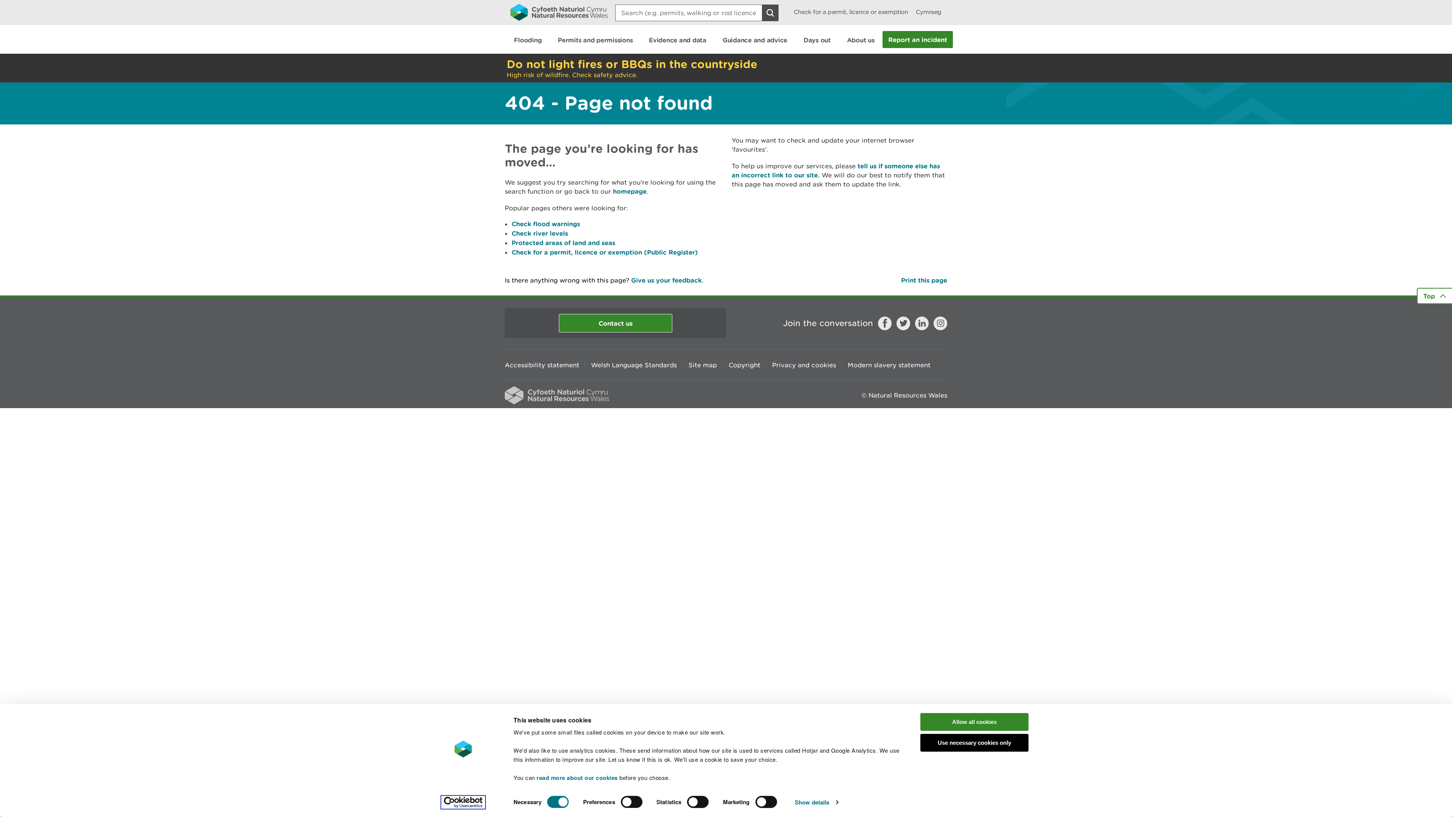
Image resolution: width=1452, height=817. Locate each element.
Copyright (744, 365)
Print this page (924, 280)
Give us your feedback (666, 280)
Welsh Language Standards (634, 365)
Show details (812, 802)
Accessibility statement (542, 365)
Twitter (903, 323)
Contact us (616, 323)
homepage (630, 191)
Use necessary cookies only (974, 742)
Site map (703, 365)
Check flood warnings (546, 223)
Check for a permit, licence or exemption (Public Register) (605, 252)
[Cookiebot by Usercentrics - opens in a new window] (463, 802)
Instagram (940, 323)
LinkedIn (922, 323)
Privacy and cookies (804, 365)
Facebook (885, 323)
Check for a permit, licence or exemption (851, 12)
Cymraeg (929, 12)
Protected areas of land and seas (563, 242)
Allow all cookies (974, 722)
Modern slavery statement (889, 365)
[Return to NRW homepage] (559, 12)
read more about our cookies (577, 778)
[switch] (631, 802)
